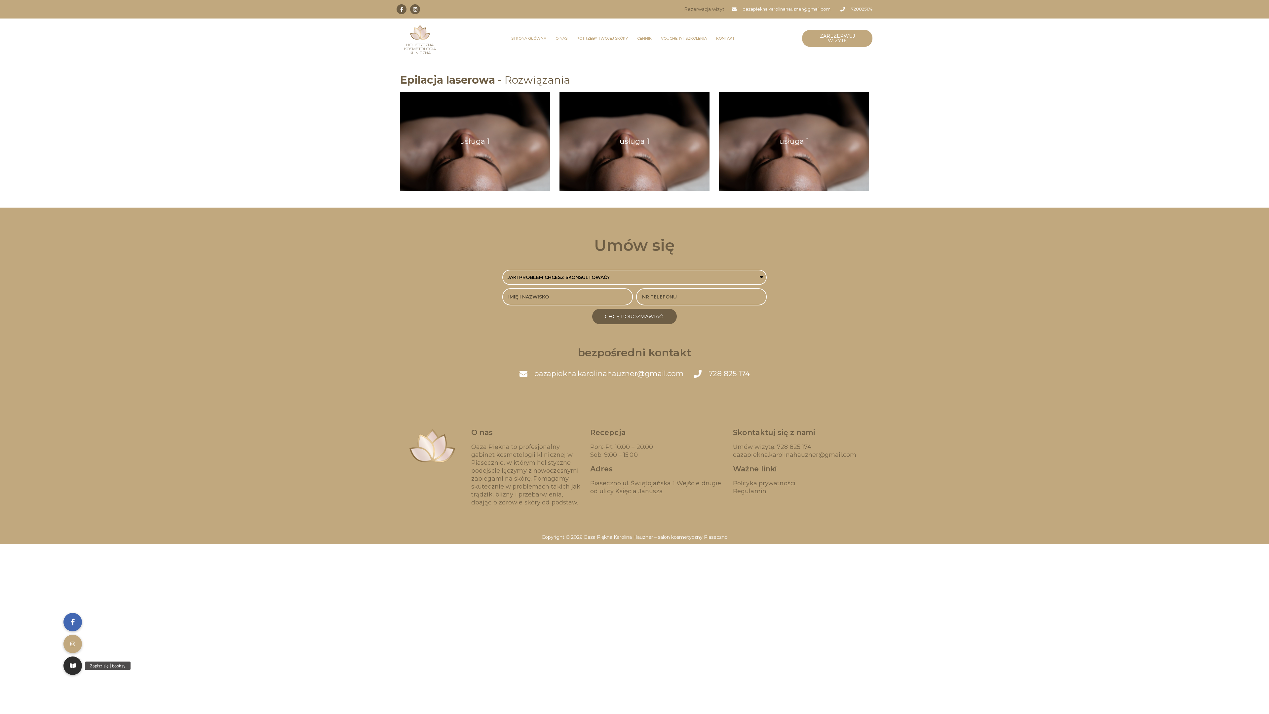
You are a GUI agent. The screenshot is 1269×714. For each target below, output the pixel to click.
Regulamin (749, 491)
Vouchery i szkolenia (684, 38)
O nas (561, 38)
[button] (72, 665)
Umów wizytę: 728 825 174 (772, 447)
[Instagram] (415, 9)
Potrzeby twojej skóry (602, 38)
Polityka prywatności (764, 483)
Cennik (644, 38)
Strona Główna (528, 38)
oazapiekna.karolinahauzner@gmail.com (795, 454)
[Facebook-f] (401, 9)
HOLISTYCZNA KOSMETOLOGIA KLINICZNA (420, 48)
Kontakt (725, 38)
